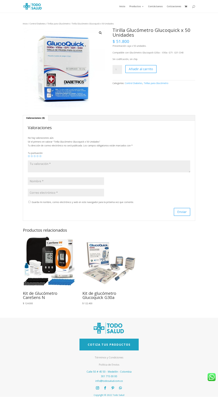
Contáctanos (155, 6)
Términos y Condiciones (109, 357)
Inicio (122, 6)
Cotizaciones (174, 6)
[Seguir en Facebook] (105, 388)
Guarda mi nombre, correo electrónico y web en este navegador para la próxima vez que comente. (83, 202)
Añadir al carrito (141, 69)
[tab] (35, 118)
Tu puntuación (35, 152)
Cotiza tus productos (109, 344)
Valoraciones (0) (35, 117)
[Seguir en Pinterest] (113, 388)
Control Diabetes (38, 23)
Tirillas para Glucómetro (58, 23)
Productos (135, 6)
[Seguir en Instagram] (97, 388)
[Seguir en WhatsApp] (120, 388)
